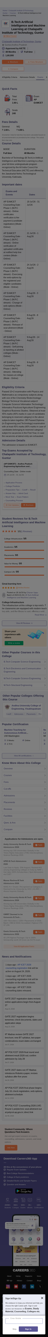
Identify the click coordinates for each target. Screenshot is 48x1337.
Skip (15, 1329)
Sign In (28, 1329)
